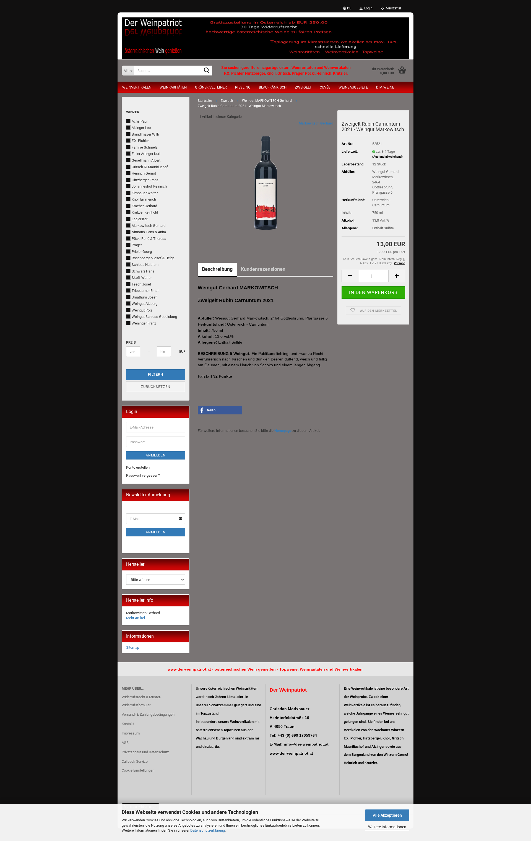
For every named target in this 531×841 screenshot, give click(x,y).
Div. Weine (385, 87)
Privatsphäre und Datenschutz (145, 752)
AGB (125, 743)
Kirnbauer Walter (145, 193)
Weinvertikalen (136, 87)
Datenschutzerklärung (207, 830)
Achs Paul (139, 121)
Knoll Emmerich (144, 199)
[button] (347, 8)
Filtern (155, 374)
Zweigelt (303, 87)
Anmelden (156, 455)
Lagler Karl (140, 219)
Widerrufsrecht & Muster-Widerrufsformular (141, 701)
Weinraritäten (173, 87)
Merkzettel (392, 8)
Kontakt (128, 724)
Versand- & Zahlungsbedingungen (148, 714)
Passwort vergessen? (143, 475)
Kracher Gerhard (144, 206)
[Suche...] (207, 71)
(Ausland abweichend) (387, 157)
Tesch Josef (141, 284)
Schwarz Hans (143, 271)
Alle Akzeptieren (387, 815)
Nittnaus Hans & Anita (149, 232)
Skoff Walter (142, 278)
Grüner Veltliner (211, 87)
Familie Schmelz (144, 147)
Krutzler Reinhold (145, 212)
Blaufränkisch (273, 87)
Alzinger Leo (141, 128)
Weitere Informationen (387, 827)
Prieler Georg (142, 252)
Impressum (131, 733)
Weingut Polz (142, 310)
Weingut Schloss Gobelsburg (154, 317)
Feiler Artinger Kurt (146, 154)
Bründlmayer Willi (145, 134)
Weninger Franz (144, 323)
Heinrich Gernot (144, 173)
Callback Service (135, 761)
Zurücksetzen (155, 387)
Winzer (132, 112)
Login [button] (368, 8)
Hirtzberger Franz (145, 180)
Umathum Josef (144, 297)
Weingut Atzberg (144, 304)
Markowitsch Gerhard (316, 123)
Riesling (243, 87)
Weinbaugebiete (353, 87)
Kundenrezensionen (263, 269)
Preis (131, 342)
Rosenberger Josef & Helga (153, 258)
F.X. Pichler (140, 141)
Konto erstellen (138, 467)
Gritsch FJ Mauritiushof (150, 167)
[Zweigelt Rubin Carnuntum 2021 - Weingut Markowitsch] (265, 183)
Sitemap (132, 647)
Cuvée (325, 87)
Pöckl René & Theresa (149, 239)
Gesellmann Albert (146, 160)
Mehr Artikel (135, 618)
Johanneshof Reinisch (149, 186)
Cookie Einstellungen (138, 770)
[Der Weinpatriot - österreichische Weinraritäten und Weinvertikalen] (265, 35)
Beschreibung (217, 269)
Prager (137, 245)
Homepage (282, 431)
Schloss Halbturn (145, 265)
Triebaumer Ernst (145, 291)
